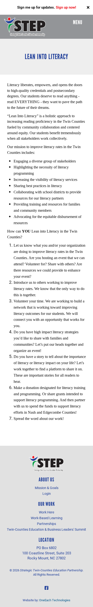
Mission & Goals (46, 487)
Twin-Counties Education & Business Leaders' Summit (46, 529)
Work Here (46, 512)
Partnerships (46, 523)
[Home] (25, 27)
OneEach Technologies (54, 600)
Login (46, 493)
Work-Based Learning (46, 518)
